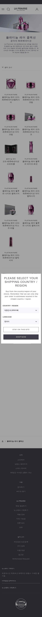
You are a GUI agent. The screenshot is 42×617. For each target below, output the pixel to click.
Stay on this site (21, 329)
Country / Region (10, 305)
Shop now (21, 337)
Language (7, 317)
